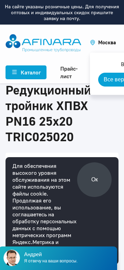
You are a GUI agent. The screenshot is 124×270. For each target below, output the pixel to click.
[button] (103, 42)
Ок (94, 179)
